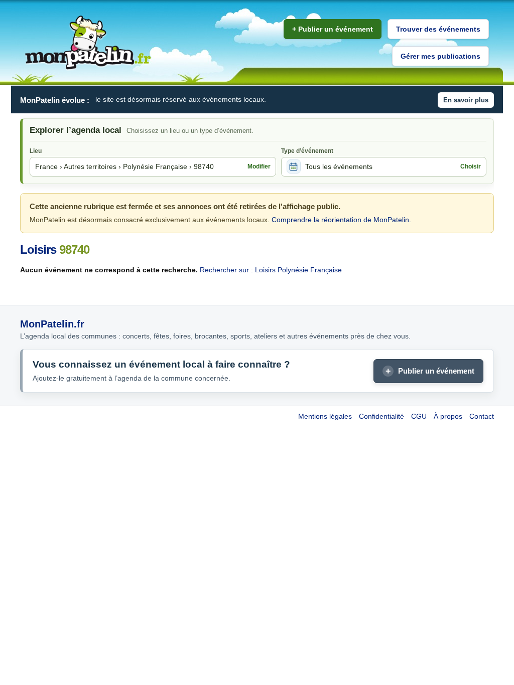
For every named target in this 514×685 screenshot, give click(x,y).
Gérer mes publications (440, 56)
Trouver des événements (438, 29)
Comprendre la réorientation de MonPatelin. (341, 220)
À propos (448, 416)
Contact (481, 416)
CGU (419, 416)
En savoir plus (465, 100)
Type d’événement (307, 150)
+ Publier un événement (332, 29)
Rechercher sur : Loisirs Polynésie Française (271, 270)
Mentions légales (325, 416)
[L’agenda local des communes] (88, 43)
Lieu (36, 150)
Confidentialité (381, 416)
